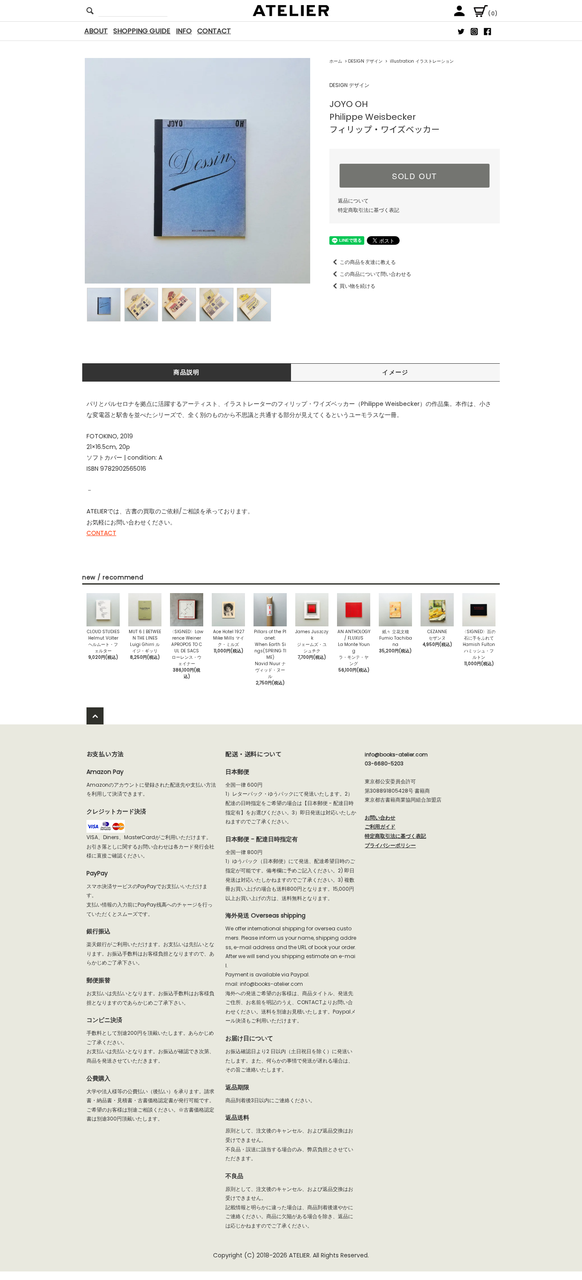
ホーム (335, 61)
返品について (353, 200)
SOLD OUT (414, 175)
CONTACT (214, 31)
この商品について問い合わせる (375, 274)
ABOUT (96, 31)
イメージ (395, 372)
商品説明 (186, 372)
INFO (184, 31)
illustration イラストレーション (421, 61)
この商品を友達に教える (368, 262)
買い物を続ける (357, 286)
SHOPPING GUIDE (141, 31)
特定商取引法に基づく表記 (368, 210)
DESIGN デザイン (365, 61)
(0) (493, 13)
